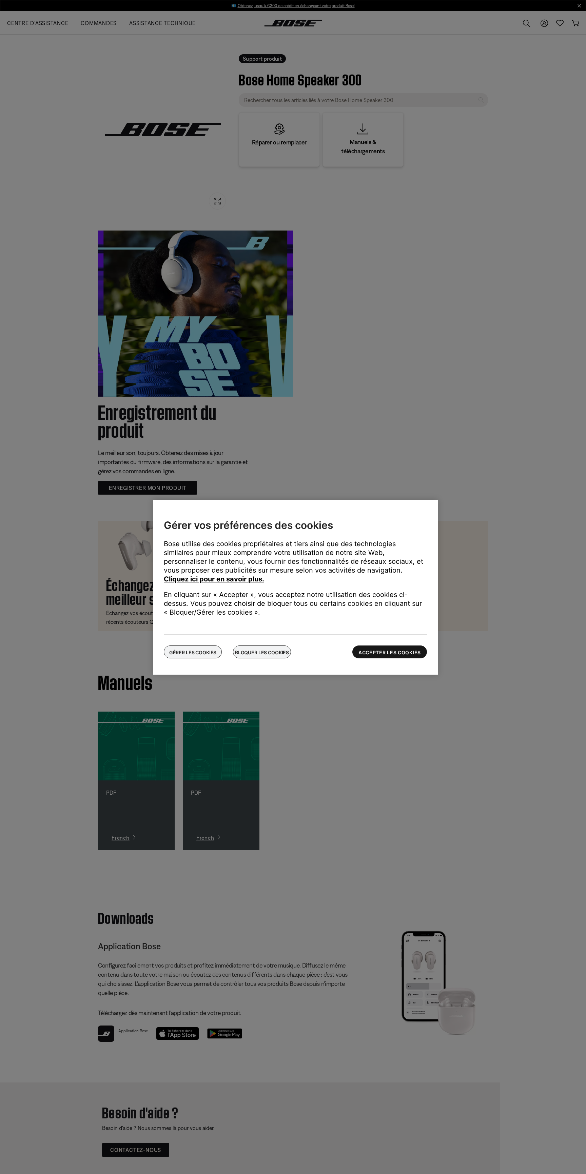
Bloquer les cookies (262, 652)
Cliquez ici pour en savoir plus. (214, 579)
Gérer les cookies (193, 652)
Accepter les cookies (389, 652)
